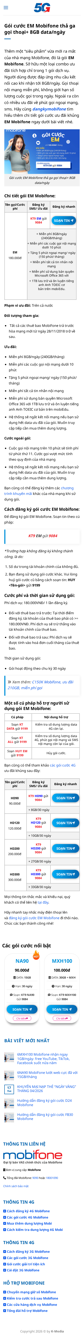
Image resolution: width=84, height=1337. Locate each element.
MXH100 (62, 960)
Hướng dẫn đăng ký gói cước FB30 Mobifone (45, 1117)
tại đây (43, 902)
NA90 (22, 960)
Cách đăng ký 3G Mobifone (28, 1251)
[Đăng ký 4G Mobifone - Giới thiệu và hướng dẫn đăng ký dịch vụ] (42, 8)
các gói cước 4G (63, 765)
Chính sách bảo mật (16, 1186)
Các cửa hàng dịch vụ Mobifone (31, 1304)
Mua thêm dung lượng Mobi (29, 1223)
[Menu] (6, 7)
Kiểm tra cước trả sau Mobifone (32, 1298)
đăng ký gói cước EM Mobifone (34, 918)
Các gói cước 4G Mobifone (27, 1217)
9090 (35, 1178)
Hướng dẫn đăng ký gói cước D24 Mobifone (44, 1103)
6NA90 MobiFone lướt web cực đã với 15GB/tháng (47, 1075)
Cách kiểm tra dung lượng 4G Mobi (34, 1229)
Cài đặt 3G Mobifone (22, 1270)
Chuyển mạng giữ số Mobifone (31, 1292)
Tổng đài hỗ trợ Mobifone (27, 1310)
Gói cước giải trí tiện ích (25, 1264)
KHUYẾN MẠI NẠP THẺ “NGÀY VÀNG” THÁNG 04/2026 (46, 1089)
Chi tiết (20, 1018)
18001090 (52, 1178)
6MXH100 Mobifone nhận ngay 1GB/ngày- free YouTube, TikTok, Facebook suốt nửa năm (43, 1058)
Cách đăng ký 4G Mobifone (28, 1211)
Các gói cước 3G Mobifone (27, 1258)
